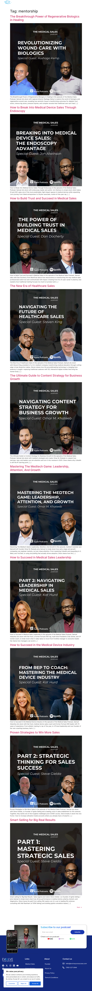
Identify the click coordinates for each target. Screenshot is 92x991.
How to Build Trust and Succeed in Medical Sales (43, 198)
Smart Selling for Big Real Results (32, 820)
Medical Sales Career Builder (30, 966)
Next (79, 907)
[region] (23, 977)
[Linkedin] (14, 966)
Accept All (35, 983)
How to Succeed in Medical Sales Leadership (40, 557)
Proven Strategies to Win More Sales (35, 732)
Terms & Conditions (51, 977)
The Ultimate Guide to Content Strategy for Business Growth (46, 377)
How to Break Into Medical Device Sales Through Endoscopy (43, 109)
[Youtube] (18, 966)
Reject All (23, 983)
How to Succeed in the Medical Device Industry (42, 645)
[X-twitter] (7, 966)
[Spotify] (3, 969)
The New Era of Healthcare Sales (32, 286)
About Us (48, 968)
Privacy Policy (49, 973)
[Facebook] (3, 966)
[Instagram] (10, 966)
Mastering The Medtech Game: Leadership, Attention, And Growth (39, 468)
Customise (12, 983)
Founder (47, 964)
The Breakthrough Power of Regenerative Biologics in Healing (44, 18)
